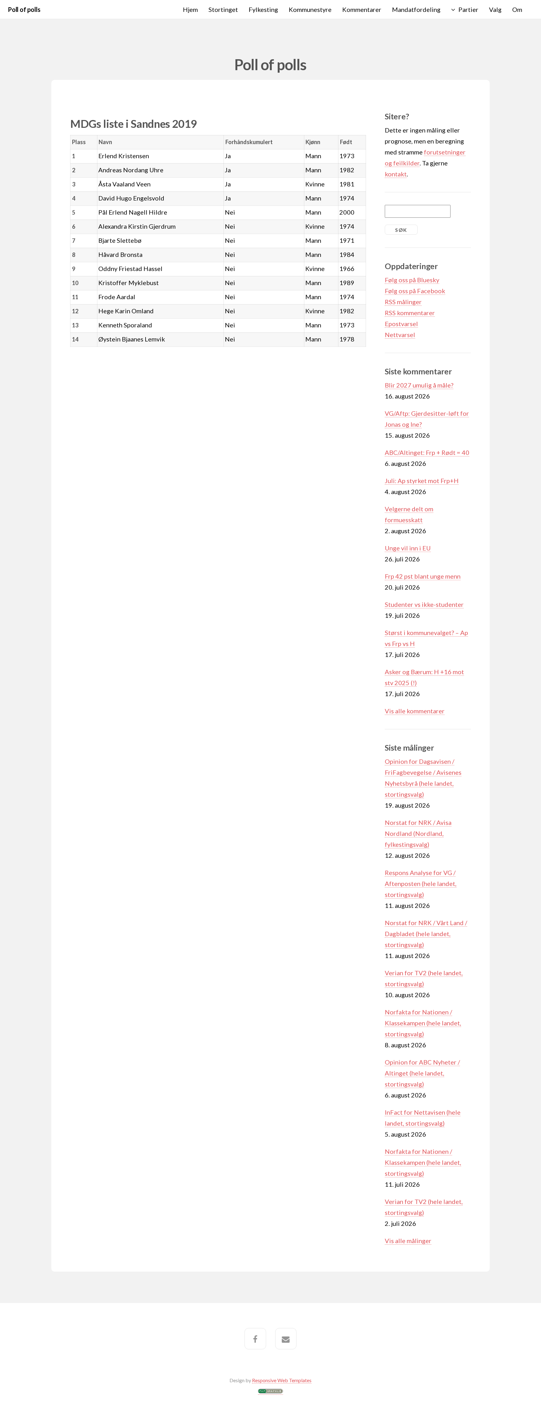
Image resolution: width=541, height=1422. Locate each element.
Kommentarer (361, 9)
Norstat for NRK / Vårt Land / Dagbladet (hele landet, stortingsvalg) (426, 933)
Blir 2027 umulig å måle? (419, 385)
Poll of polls (24, 9)
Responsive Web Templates (282, 1380)
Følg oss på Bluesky (412, 280)
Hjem (190, 9)
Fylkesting (263, 9)
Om (517, 9)
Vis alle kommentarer (415, 711)
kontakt (396, 174)
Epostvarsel (401, 323)
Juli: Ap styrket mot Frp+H (422, 480)
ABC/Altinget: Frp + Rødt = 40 (427, 452)
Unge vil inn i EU (408, 548)
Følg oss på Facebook (415, 290)
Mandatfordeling (416, 9)
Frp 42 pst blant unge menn (423, 576)
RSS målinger (403, 301)
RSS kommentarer (410, 312)
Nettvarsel (400, 334)
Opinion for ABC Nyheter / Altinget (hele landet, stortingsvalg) (422, 1073)
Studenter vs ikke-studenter (424, 604)
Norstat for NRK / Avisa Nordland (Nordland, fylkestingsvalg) (418, 833)
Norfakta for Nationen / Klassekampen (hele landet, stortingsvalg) (423, 1023)
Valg (495, 9)
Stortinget (223, 9)
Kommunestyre (310, 9)
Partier (468, 9)
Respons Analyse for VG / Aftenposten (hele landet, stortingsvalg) (420, 883)
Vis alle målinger (408, 1240)
